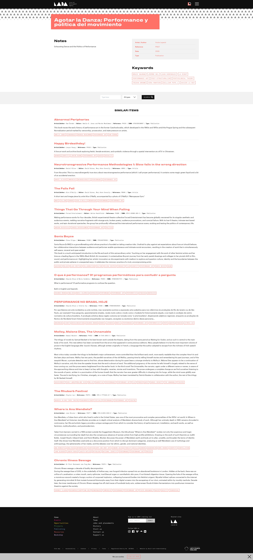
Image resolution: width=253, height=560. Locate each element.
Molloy (91, 382)
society (164, 490)
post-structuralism (160, 78)
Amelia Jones (60, 134)
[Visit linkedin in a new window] (145, 531)
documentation (86, 400)
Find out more (133, 556)
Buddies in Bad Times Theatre (67, 400)
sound (169, 266)
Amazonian (59, 323)
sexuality (109, 155)
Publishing (59, 529)
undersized (151, 293)
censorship (71, 134)
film (128, 266)
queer (100, 155)
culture (100, 266)
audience (58, 266)
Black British (75, 266)
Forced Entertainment (80, 227)
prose (140, 382)
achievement (59, 382)
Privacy (94, 548)
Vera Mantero (154, 83)
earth (91, 448)
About (96, 517)
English (71, 293)
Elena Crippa (110, 266)
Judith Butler (85, 451)
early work (70, 382)
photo (165, 323)
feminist (120, 266)
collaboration (89, 266)
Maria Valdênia (82, 293)
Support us (98, 535)
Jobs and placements (103, 523)
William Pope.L (170, 83)
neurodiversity (84, 179)
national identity (110, 451)
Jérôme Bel (153, 74)
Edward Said (117, 448)
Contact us (98, 532)
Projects (58, 526)
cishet (67, 323)
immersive (72, 179)
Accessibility (70, 548)
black (66, 266)
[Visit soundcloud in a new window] (141, 531)
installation (184, 448)
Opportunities (61, 523)
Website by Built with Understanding (153, 548)
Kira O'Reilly (81, 200)
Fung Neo (86, 490)
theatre (181, 382)
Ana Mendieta (60, 448)
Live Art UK (174, 525)
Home (56, 517)
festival (97, 400)
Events (57, 520)
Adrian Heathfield (62, 227)
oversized (94, 293)
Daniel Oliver (60, 179)
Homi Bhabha (163, 448)
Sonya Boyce (160, 266)
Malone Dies (81, 382)
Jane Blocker (60, 451)
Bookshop (58, 535)
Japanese (110, 323)
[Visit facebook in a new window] (133, 531)
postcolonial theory (183, 78)
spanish (142, 293)
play (134, 382)
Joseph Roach (72, 451)
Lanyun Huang (76, 155)
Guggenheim (152, 448)
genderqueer (96, 490)
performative (132, 293)
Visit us (97, 529)
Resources (59, 532)
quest (146, 382)
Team (95, 520)
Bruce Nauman (139, 74)
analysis (70, 448)
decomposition (75, 490)
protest (149, 451)
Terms (104, 548)
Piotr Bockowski (146, 490)
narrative (100, 382)
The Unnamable (170, 382)
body (56, 200)
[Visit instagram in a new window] (129, 531)
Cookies (83, 548)
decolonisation (78, 323)
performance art (141, 78)
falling (63, 200)
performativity (155, 323)
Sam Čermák (113, 134)
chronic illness (61, 490)
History (97, 526)
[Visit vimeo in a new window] (137, 531)
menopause (93, 200)
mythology (97, 451)
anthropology (81, 448)
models (118, 323)
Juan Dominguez (168, 74)
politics (109, 227)
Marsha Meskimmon (85, 134)
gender (57, 155)
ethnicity (128, 448)
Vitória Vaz (189, 323)
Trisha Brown (139, 83)
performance (96, 179)
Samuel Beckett (157, 382)
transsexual (174, 490)
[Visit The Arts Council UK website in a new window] (185, 549)
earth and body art (102, 448)
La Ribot (183, 74)
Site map (57, 548)
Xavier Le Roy (188, 83)
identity (65, 155)
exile (136, 448)
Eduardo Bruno (60, 293)
